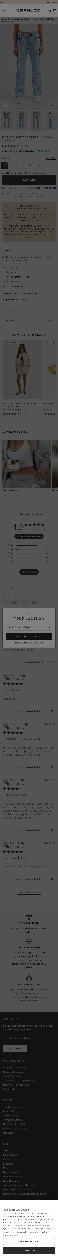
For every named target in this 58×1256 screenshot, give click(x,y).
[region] (29, 1228)
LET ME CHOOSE (29, 1241)
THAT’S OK (29, 1250)
